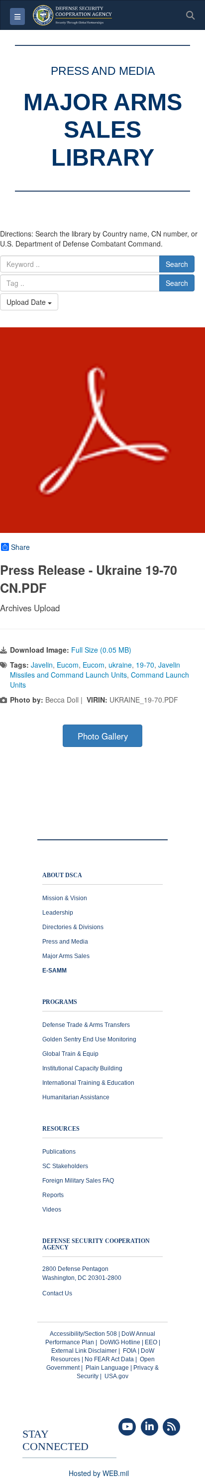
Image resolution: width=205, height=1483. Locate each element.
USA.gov (116, 1376)
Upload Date (27, 302)
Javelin (42, 665)
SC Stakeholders (65, 1166)
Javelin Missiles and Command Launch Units (95, 670)
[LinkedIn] (149, 1427)
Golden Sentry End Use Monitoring (89, 1039)
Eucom (68, 665)
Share (20, 547)
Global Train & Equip (70, 1053)
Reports (53, 1195)
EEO (151, 1342)
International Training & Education (88, 1082)
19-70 (145, 665)
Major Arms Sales (66, 956)
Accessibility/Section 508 (83, 1333)
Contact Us (57, 1293)
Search (177, 264)
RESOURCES (61, 1129)
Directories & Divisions (72, 927)
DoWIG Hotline (120, 1342)
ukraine (120, 665)
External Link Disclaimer (84, 1350)
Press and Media (65, 941)
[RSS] (171, 1427)
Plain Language (107, 1367)
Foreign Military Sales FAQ (78, 1180)
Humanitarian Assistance (75, 1097)
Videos (51, 1209)
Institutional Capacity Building (82, 1068)
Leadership (57, 912)
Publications (59, 1151)
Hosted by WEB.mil (99, 1473)
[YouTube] (127, 1427)
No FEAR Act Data (109, 1359)
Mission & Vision (64, 898)
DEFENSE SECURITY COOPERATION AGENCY (96, 1244)
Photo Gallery (103, 736)
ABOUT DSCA (62, 875)
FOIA (129, 1350)
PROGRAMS (59, 1002)
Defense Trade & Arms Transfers (86, 1024)
